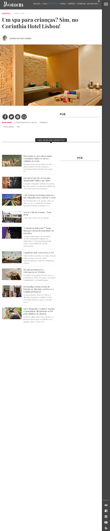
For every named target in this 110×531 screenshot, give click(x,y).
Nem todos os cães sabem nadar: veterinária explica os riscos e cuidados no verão (37, 158)
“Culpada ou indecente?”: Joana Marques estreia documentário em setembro (38, 230)
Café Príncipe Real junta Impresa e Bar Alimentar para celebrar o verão (39, 196)
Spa (18, 127)
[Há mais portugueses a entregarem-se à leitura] (12, 279)
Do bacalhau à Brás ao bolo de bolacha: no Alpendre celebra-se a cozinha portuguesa (38, 289)
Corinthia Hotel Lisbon (25, 122)
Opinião (71, 3)
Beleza (36, 3)
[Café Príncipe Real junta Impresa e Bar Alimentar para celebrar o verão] (12, 205)
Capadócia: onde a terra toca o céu (38, 252)
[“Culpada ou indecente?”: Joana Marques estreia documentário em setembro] (12, 238)
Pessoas (81, 3)
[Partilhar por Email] (24, 117)
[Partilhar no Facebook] (5, 117)
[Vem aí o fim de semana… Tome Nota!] (12, 222)
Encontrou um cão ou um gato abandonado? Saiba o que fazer (36, 179)
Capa (44, 3)
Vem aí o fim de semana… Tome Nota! (37, 213)
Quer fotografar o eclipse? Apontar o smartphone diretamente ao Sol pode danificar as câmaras (39, 311)
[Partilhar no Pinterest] (18, 117)
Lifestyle (53, 3)
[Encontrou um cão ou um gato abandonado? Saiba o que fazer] (12, 188)
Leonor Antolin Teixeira (20, 38)
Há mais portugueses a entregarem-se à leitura (34, 270)
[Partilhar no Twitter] (11, 117)
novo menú (8, 127)
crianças (43, 122)
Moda (63, 3)
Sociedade (92, 3)
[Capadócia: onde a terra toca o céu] (12, 262)
